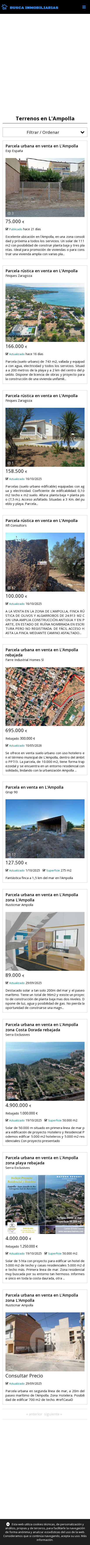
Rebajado (12, 738)
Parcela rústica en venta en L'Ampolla (41, 270)
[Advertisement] (45, 64)
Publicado (15, 229)
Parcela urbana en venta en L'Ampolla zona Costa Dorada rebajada (41, 1027)
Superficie (53, 870)
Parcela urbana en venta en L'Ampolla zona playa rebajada (41, 1160)
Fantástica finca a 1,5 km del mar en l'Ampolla (39, 878)
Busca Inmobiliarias (34, 7)
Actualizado (17, 354)
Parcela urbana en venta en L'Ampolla (41, 145)
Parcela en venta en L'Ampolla (34, 787)
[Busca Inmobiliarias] (4, 8)
